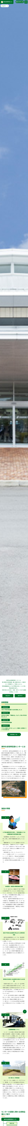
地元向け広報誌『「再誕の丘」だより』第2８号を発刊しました (14, 716)
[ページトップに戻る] (25, 1011)
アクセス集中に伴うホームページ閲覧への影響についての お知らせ (13, 728)
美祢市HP (20, 695)
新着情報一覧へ (14, 734)
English (4, 6)
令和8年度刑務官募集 (6, 722)
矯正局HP (8, 695)
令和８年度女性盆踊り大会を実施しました (11, 709)
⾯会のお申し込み (19, 1)
